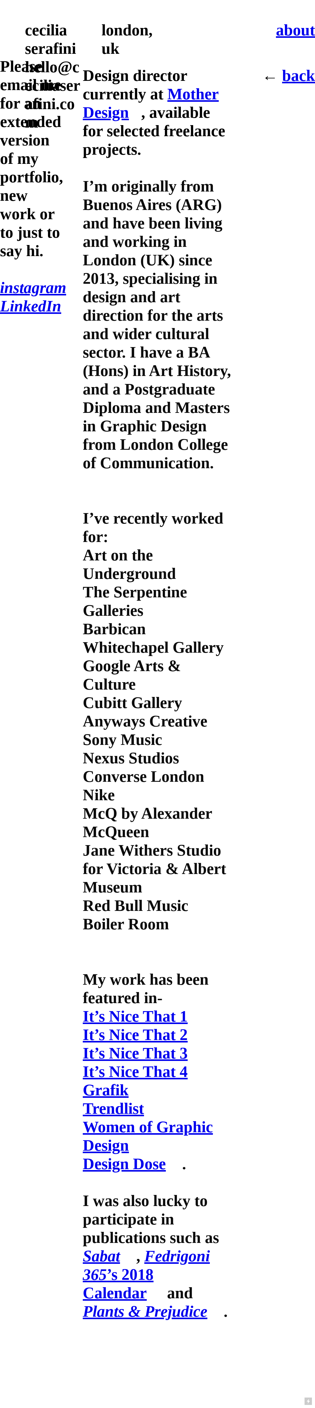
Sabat (101, 1256)
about (295, 30)
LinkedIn (30, 306)
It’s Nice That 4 (135, 1071)
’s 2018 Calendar (146, 1274)
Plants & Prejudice (145, 1311)
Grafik (106, 1090)
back (298, 75)
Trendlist (113, 1108)
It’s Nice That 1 (135, 1016)
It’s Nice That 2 (135, 1034)
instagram (33, 287)
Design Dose (124, 1164)
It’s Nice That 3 (135, 1053)
